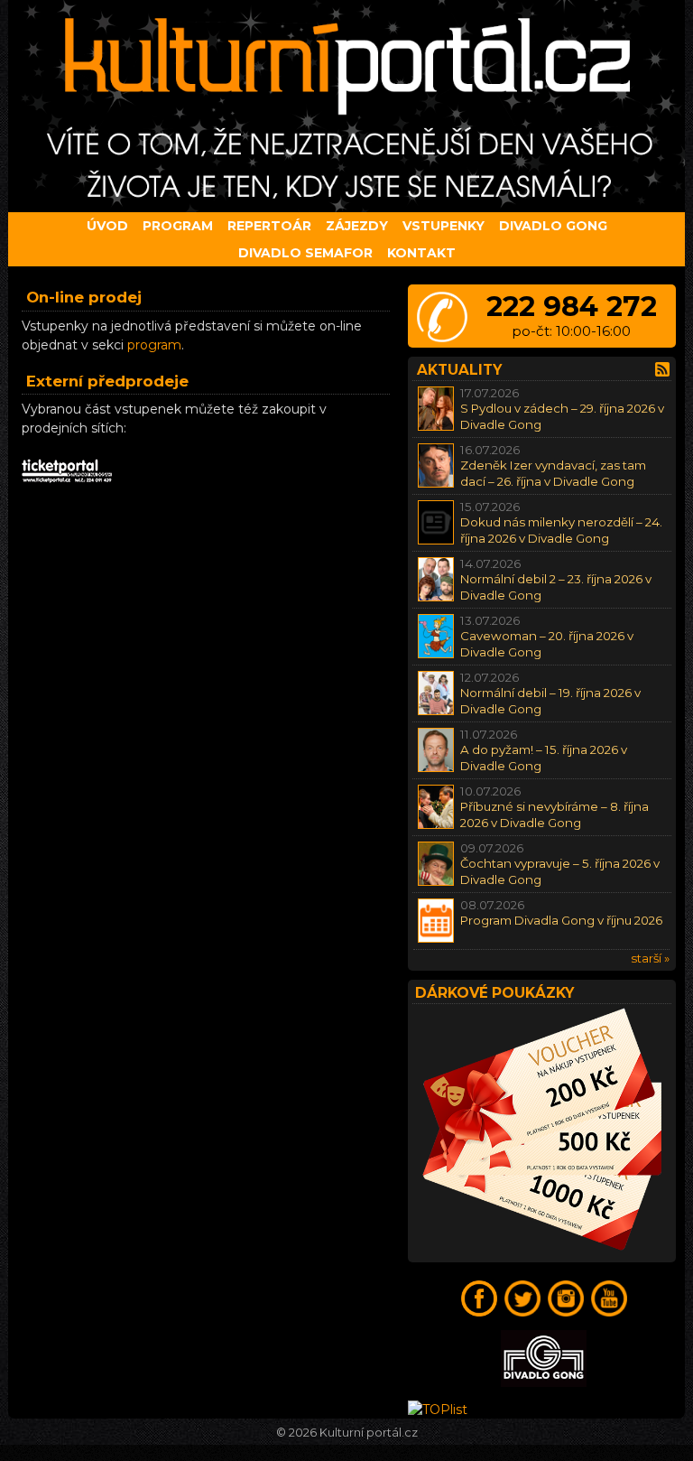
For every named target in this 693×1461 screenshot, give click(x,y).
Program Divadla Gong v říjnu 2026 (561, 920)
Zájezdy (357, 226)
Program (178, 226)
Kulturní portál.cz (368, 1432)
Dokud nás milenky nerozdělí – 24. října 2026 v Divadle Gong (561, 529)
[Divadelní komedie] (346, 106)
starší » (650, 958)
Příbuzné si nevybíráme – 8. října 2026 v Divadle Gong (554, 814)
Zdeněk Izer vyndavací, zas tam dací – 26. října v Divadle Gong (553, 473)
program (154, 345)
